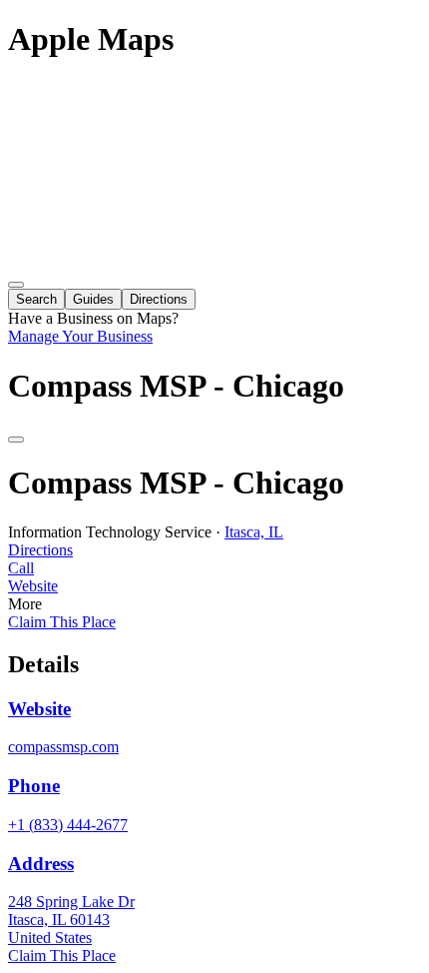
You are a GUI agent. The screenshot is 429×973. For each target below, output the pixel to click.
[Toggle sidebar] (16, 285)
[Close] (16, 440)
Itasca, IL (253, 531)
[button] (214, 568)
